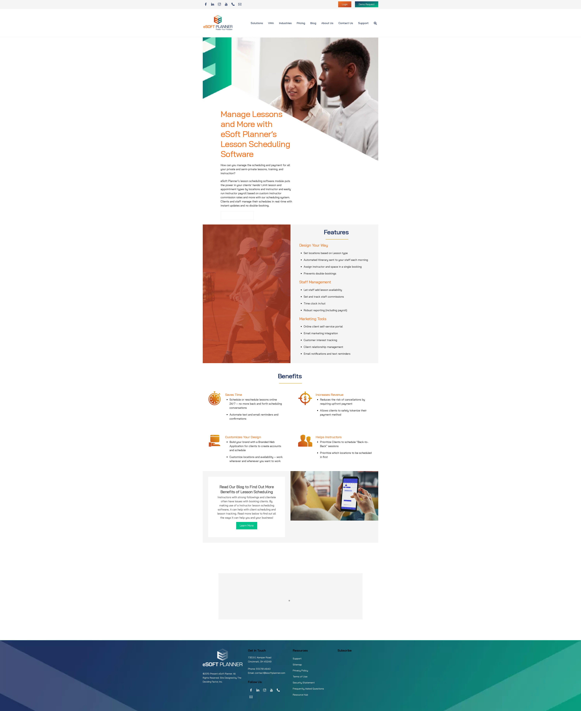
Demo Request (366, 4)
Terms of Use (300, 676)
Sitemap (297, 664)
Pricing (301, 23)
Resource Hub (300, 694)
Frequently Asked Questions (308, 688)
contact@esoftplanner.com (270, 672)
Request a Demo (237, 215)
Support (363, 23)
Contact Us (345, 23)
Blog (313, 23)
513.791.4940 (263, 668)
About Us (327, 23)
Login (345, 4)
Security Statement (304, 682)
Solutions (257, 23)
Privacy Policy (300, 670)
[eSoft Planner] (218, 29)
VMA (271, 23)
